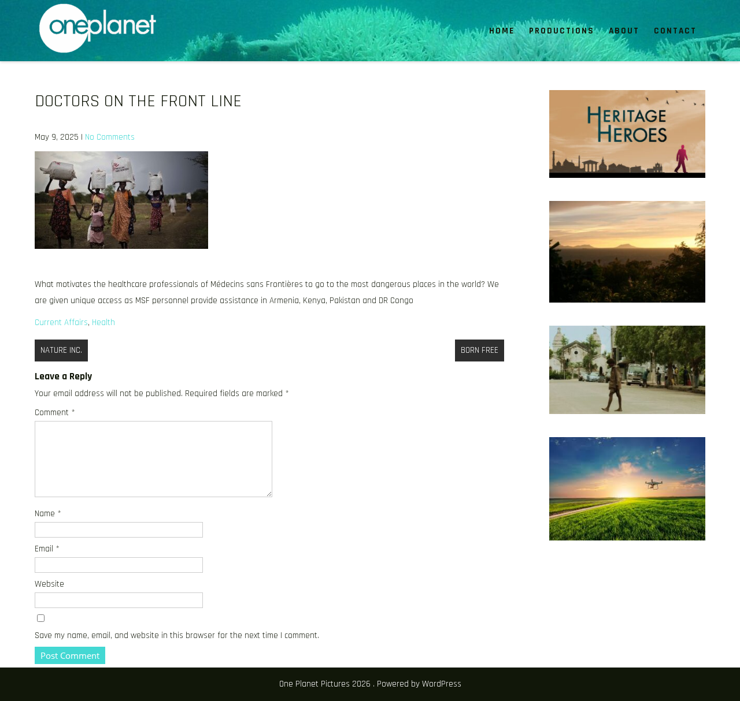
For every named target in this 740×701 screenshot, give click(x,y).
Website (49, 584)
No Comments (110, 137)
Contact (675, 30)
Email (47, 548)
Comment (55, 412)
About (624, 30)
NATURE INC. (61, 350)
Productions (561, 30)
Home (502, 30)
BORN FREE (479, 350)
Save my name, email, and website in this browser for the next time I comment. (177, 635)
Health (103, 322)
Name (48, 513)
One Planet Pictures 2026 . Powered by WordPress (370, 683)
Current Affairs (61, 322)
